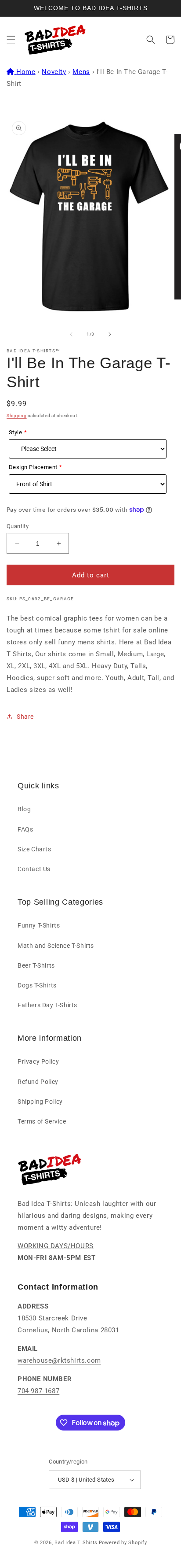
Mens (81, 72)
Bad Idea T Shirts (76, 1542)
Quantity (18, 526)
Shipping (17, 415)
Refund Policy (38, 1081)
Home (25, 72)
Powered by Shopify (123, 1542)
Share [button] (25, 716)
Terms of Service (42, 1121)
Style (15, 432)
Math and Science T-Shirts (56, 945)
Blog (24, 809)
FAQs (25, 829)
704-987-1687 (38, 1391)
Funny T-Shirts (39, 925)
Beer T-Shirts (36, 965)
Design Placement (33, 467)
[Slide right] (109, 334)
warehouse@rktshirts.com (59, 1360)
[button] (11, 39)
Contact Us (34, 868)
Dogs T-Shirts (37, 985)
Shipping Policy (40, 1101)
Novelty (54, 72)
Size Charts (34, 849)
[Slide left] (71, 334)
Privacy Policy (38, 1061)
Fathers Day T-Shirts (47, 1005)
